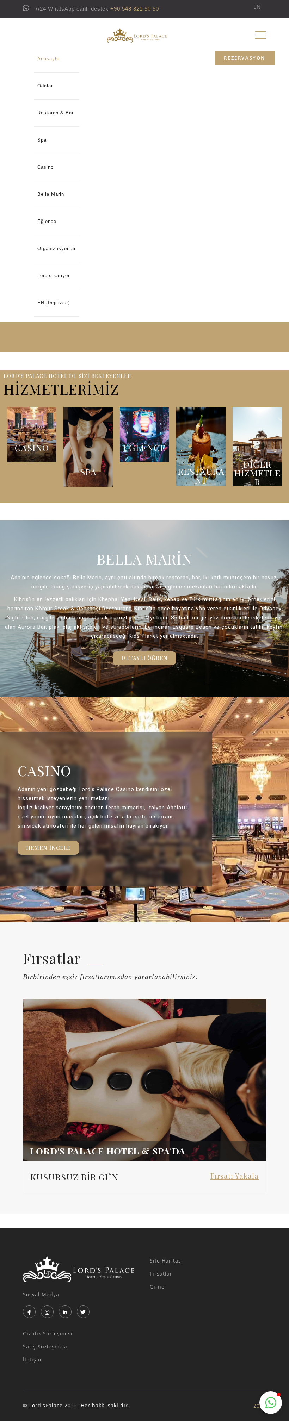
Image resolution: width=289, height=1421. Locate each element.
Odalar (45, 85)
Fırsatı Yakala (234, 1175)
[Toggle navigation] (260, 34)
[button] (144, 658)
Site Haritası (166, 1260)
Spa (42, 140)
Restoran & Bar (55, 113)
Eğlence (46, 221)
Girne (157, 1286)
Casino (45, 167)
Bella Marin (50, 194)
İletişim (33, 1359)
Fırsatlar (161, 1273)
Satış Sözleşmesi (45, 1346)
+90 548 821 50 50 (134, 9)
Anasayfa (48, 58)
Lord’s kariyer (53, 275)
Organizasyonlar (56, 248)
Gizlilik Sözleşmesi (48, 1333)
